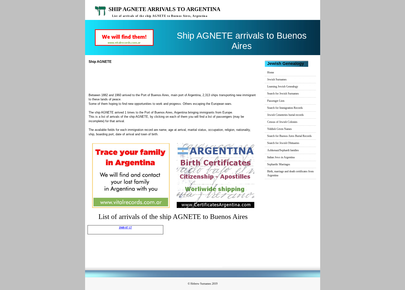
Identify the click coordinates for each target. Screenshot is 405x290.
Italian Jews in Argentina (281, 157)
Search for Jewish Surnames (283, 93)
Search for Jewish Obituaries (283, 143)
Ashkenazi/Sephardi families (283, 150)
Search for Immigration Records (285, 107)
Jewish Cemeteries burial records (285, 115)
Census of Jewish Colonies (282, 122)
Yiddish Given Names (279, 129)
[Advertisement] (175, 77)
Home (270, 72)
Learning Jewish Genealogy (282, 86)
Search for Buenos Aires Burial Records (289, 136)
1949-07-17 (125, 227)
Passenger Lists (276, 100)
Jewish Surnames (277, 79)
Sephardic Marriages (278, 164)
